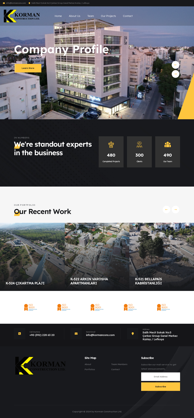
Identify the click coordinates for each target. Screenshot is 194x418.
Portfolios (90, 369)
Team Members (119, 364)
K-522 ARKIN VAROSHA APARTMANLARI (89, 281)
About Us (74, 16)
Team (90, 16)
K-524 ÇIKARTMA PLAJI (25, 283)
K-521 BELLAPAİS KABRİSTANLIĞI (148, 281)
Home (58, 16)
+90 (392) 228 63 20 (42, 335)
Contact (128, 16)
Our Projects (108, 16)
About (88, 364)
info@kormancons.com (16, 3)
